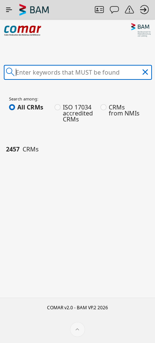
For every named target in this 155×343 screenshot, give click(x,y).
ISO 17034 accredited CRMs (78, 113)
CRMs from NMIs (124, 110)
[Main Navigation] (9, 10)
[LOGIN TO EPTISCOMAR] (144, 10)
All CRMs (30, 107)
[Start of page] (77, 329)
